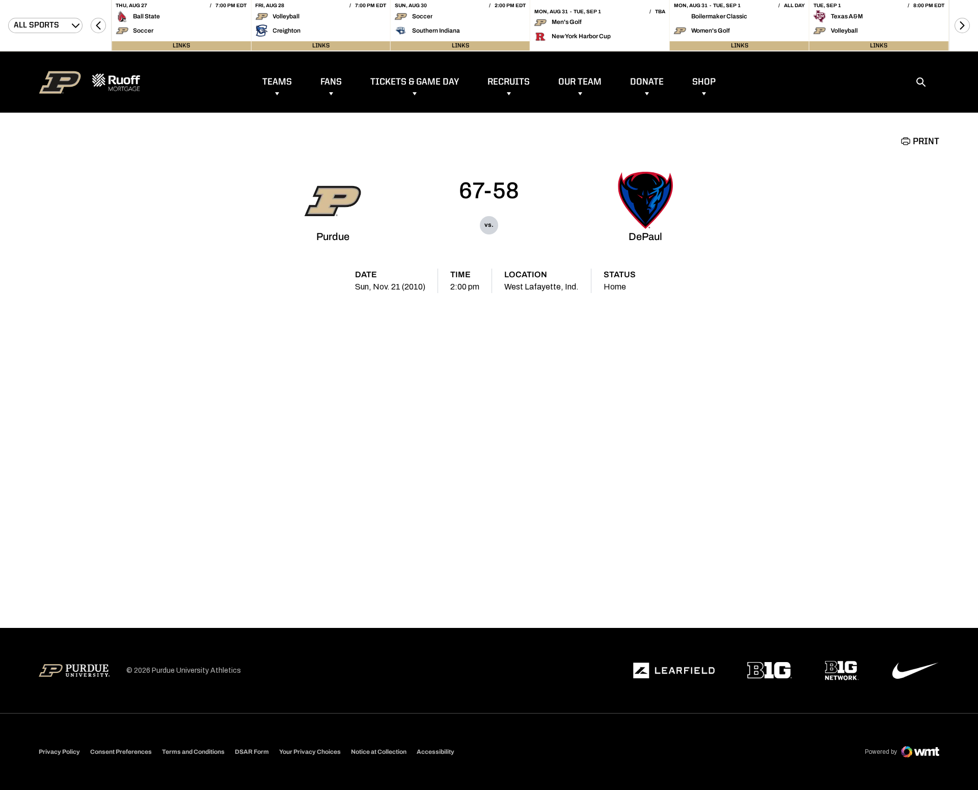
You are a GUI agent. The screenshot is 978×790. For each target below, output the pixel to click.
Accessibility (435, 751)
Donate (647, 82)
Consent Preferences (121, 751)
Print (926, 141)
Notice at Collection (378, 751)
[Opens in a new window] (674, 671)
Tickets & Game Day (414, 82)
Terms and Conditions (193, 751)
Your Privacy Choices (310, 751)
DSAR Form (252, 751)
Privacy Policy (59, 751)
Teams (277, 82)
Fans (331, 82)
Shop (704, 82)
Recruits (508, 82)
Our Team (580, 82)
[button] (98, 25)
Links (181, 46)
